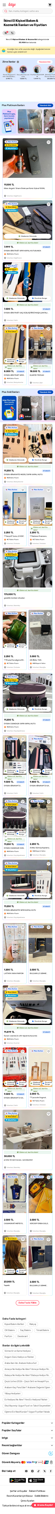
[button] (4, 5)
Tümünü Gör (45, 62)
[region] (28, 73)
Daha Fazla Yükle (27, 1302)
